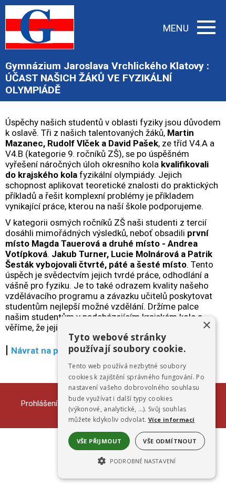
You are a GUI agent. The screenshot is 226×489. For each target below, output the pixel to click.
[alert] (136, 397)
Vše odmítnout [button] (170, 441)
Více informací (171, 419)
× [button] (206, 325)
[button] (136, 460)
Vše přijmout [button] (99, 441)
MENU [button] (176, 28)
